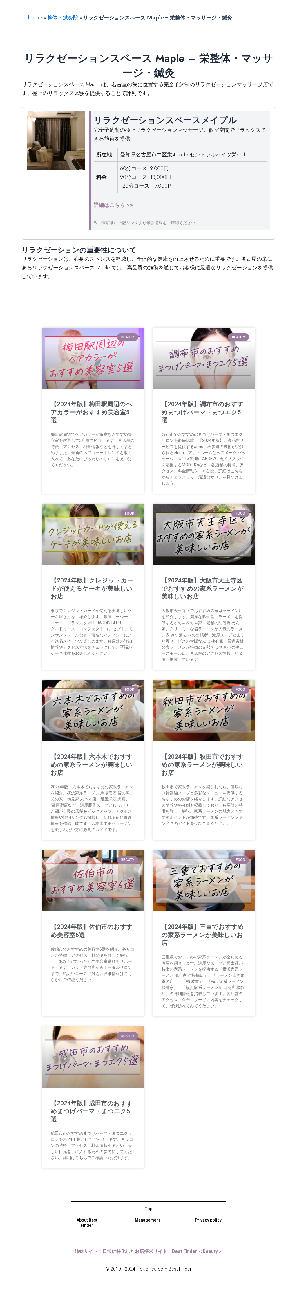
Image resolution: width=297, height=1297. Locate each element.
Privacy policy (208, 1220)
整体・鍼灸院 (62, 17)
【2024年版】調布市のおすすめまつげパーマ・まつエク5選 (203, 412)
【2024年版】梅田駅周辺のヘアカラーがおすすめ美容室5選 (91, 412)
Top (148, 1208)
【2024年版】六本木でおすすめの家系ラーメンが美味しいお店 (92, 764)
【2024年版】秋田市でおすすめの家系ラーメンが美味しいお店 (203, 764)
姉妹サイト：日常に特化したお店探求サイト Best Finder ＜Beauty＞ (148, 1251)
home (35, 17)
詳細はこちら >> (113, 205)
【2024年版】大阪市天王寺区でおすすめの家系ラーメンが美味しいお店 (203, 588)
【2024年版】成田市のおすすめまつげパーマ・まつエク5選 (92, 1111)
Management (147, 1220)
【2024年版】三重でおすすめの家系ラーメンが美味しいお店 (203, 934)
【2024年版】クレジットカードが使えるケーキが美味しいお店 (92, 588)
